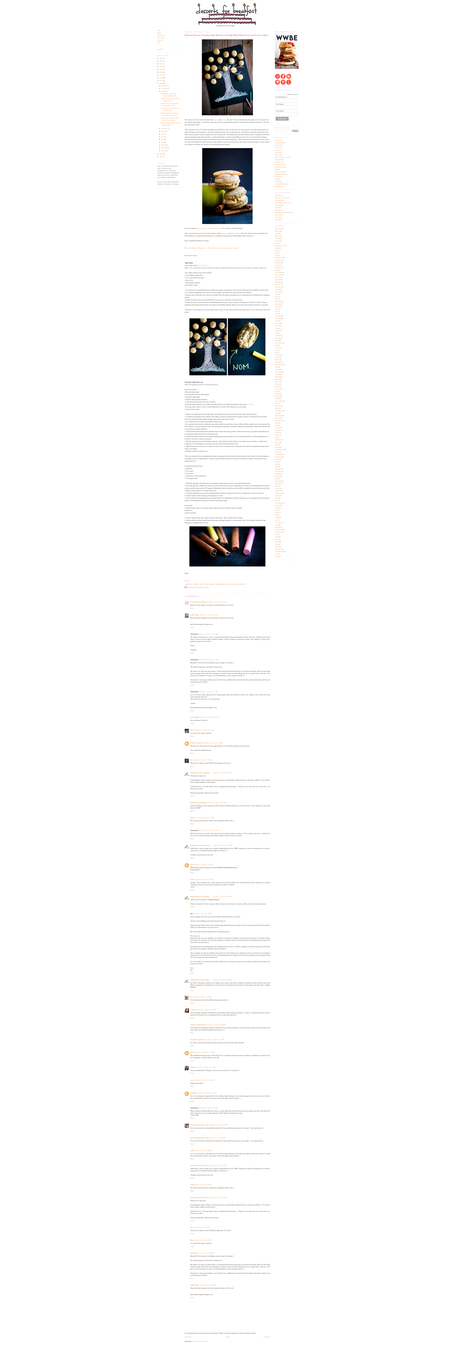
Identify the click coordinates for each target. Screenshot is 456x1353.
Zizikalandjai (235, 233)
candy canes (278, 287)
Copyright (160, 40)
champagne (278, 304)
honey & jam (278, 155)
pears (223, 120)
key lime (277, 389)
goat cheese (278, 372)
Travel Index (160, 38)
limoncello (278, 406)
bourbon (277, 265)
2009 (161, 154)
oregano (277, 452)
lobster (277, 408)
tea (275, 534)
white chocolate (279, 551)
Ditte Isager (278, 207)
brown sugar (278, 275)
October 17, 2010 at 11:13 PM (205, 1052)
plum (276, 479)
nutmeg (277, 435)
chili (276, 311)
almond (277, 231)
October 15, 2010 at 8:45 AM (217, 802)
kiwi (276, 391)
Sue (191, 760)
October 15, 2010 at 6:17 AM (208, 691)
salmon (277, 512)
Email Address (282, 97)
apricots (277, 236)
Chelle (192, 1150)
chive (276, 313)
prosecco (277, 488)
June (162, 137)
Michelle (193, 1093)
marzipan (277, 418)
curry (276, 350)
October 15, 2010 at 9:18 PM (202, 997)
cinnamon (221, 584)
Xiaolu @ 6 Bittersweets (198, 1024)
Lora (192, 1080)
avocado (277, 241)
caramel (277, 289)
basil (276, 250)
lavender (277, 396)
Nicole (192, 1052)
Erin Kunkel (278, 210)
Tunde (192, 817)
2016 (161, 66)
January (163, 150)
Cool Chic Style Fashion (198, 602)
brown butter (278, 272)
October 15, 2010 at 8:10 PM (222, 980)
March (163, 145)
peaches (277, 459)
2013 (161, 75)
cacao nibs (278, 284)
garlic (276, 367)
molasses (277, 428)
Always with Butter (280, 142)
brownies (277, 277)
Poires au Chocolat (196, 743)
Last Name (280, 111)
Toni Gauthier (279, 219)
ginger (276, 369)
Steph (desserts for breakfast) (200, 772)
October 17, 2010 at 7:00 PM (216, 1024)
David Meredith (279, 205)
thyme (276, 537)
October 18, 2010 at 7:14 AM (206, 1067)
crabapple (277, 335)
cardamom (278, 292)
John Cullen (278, 217)
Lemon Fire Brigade (280, 167)
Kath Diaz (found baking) (198, 802)
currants (277, 348)
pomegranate (278, 481)
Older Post (267, 1337)
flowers (277, 357)
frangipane (278, 362)
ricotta (276, 498)
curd (276, 345)
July (162, 134)
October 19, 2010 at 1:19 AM (208, 1108)
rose (276, 500)
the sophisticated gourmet (282, 184)
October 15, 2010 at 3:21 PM (204, 879)
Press (158, 42)
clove (276, 321)
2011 (161, 80)
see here (249, 404)
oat (276, 437)
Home (159, 30)
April (162, 142)
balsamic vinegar (279, 246)
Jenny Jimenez (279, 215)
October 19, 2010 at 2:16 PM (218, 1125)
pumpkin (277, 491)
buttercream (207, 584)
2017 (161, 64)
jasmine (277, 386)
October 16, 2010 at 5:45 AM (206, 1010)
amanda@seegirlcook (197, 1039)
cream (276, 340)
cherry (276, 309)
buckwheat (278, 279)
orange (277, 447)
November (164, 88)
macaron (232, 584)
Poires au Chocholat (280, 172)
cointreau (277, 330)
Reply (192, 608)
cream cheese (278, 343)
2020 (161, 58)
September (164, 128)
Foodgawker (278, 152)
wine (276, 554)
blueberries (278, 262)
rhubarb (277, 495)
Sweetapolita (278, 177)
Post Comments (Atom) (200, 1341)
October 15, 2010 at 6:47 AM (213, 743)
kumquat (277, 394)
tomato (277, 539)
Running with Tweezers (281, 174)
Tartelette (277, 179)
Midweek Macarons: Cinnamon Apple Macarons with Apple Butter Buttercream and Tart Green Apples (226, 35)
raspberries (278, 493)
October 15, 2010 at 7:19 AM (202, 760)
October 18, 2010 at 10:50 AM (204, 1080)
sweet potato (278, 532)
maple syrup (278, 415)
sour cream (278, 522)
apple (196, 584)
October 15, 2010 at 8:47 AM (204, 817)
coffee (276, 326)
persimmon (278, 471)
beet (276, 255)
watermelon (278, 549)
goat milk (277, 374)
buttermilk (278, 282)
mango (277, 413)
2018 (161, 61)
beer (276, 253)
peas (276, 464)
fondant (277, 360)
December (164, 86)
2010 (161, 83)
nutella (277, 432)
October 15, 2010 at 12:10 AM (217, 602)
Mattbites (277, 169)
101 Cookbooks (203, 265)
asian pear (277, 238)
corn (276, 333)
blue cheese (278, 260)
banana (277, 248)
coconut (277, 323)
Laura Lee (225, 233)
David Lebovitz (279, 145)
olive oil (277, 442)
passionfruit (278, 457)
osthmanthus (278, 454)
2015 (161, 69)
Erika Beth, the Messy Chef (199, 1125)
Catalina (193, 1009)
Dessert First (278, 147)
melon (276, 423)
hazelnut (277, 379)
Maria (192, 730)
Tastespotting (278, 181)
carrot (276, 294)
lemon (276, 398)
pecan (276, 466)
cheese (277, 306)
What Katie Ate (279, 186)
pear (276, 462)
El (191, 997)
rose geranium (279, 503)
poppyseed (278, 483)
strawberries (278, 530)
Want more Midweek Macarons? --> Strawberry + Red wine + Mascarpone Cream (211, 248)
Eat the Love (278, 150)
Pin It (187, 581)
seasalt (277, 517)
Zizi (191, 864)
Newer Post (188, 1337)
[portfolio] (160, 49)
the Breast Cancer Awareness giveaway (208, 228)
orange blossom (279, 449)
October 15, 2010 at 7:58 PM (202, 913)
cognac (277, 328)
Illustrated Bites (279, 159)
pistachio (277, 476)
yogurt (277, 556)
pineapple (277, 474)
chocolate (277, 316)
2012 (161, 78)
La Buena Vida (279, 162)
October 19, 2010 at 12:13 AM (206, 1093)
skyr (276, 520)
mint (276, 425)
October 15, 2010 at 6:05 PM (222, 896)
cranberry (277, 338)
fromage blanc (279, 364)
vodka (276, 544)
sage (276, 510)
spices (276, 525)
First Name (280, 104)
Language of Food (280, 164)
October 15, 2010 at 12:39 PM (223, 845)
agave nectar (278, 229)
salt (276, 515)
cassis (276, 297)
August (163, 131)
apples (216, 120)
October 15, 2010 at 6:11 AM (208, 659)
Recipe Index (161, 35)
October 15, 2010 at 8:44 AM (222, 773)
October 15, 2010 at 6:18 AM (209, 717)
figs (276, 352)
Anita (192, 879)
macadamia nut (279, 411)
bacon (276, 243)
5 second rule (278, 140)
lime (276, 403)
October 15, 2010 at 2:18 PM (203, 864)
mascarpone (278, 420)
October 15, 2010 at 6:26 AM (204, 730)
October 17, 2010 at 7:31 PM (215, 1039)
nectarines (277, 430)
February (164, 148)
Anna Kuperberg (279, 200)
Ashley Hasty (194, 615)
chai (276, 299)
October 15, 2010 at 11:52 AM (209, 830)
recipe (241, 584)
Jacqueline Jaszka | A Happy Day (284, 212)
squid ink (277, 527)
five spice (277, 355)
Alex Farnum (278, 195)
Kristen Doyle (195, 717)
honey (276, 384)
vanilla (277, 542)
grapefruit (277, 377)
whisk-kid (193, 1253)
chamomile (278, 301)
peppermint (278, 469)
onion (276, 445)
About (159, 33)
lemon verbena (279, 401)
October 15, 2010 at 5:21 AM (209, 615)
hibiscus (277, 381)
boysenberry (278, 267)
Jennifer (193, 1067)
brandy (277, 270)
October (163, 91)
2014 (161, 72)
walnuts (277, 546)
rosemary (277, 505)
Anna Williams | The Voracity (283, 202)
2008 (161, 157)
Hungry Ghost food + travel (282, 157)
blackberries (278, 258)
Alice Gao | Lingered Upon (282, 198)
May (162, 139)
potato (276, 486)
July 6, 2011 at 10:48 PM (217, 1138)
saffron (277, 508)
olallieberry (278, 440)
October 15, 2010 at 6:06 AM (208, 634)
